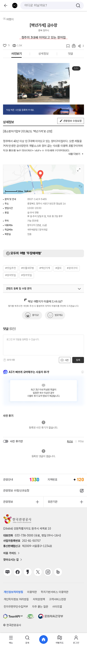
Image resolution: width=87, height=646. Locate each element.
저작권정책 (39, 599)
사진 (66, 360)
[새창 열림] (13, 616)
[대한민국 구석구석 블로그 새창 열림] (7, 572)
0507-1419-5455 (37, 199)
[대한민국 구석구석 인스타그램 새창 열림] (48, 572)
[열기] (79, 289)
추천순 (81, 441)
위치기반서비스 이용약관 (54, 592)
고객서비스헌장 (57, 599)
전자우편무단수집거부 (16, 606)
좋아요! (35, 315)
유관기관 (52, 501)
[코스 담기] (72, 46)
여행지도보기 (79, 170)
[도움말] (4, 360)
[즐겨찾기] (66, 46)
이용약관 (32, 592)
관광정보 (8, 501)
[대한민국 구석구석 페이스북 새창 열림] (17, 572)
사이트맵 (57, 606)
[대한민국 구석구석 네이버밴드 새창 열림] (58, 572)
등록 (78, 360)
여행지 (10, 19)
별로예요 (59, 315)
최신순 (70, 441)
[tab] (11, 639)
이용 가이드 (9, 553)
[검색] (78, 5)
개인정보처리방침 (13, 592)
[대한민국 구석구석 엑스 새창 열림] (38, 572)
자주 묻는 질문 (40, 606)
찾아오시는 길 (11, 559)
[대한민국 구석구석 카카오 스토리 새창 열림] (27, 572)
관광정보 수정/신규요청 (16, 490)
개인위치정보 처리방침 (16, 599)
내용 (74, 154)
